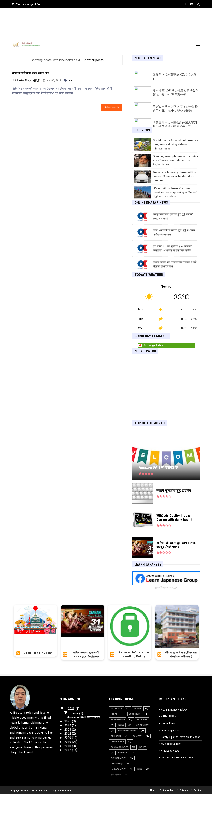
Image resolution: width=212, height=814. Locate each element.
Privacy (184, 790)
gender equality (120, 764)
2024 (68, 725)
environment (118, 758)
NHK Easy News (170, 750)
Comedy (137, 736)
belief (142, 747)
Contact (198, 790)
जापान (139, 769)
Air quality (142, 725)
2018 (68, 746)
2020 (68, 738)
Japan (137, 708)
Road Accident (119, 747)
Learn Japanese (170, 730)
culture (122, 753)
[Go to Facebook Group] (166, 584)
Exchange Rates (153, 345)
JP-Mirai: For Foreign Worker (177, 757)
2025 (68, 721)
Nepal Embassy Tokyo (174, 709)
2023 (68, 729)
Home (153, 790)
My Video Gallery (171, 743)
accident (142, 719)
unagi (71, 80)
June (75, 713)
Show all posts (93, 60)
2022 (68, 733)
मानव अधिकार (116, 775)
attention (116, 708)
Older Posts (111, 107)
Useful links (168, 723)
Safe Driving (118, 719)
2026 (72, 709)
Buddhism (134, 714)
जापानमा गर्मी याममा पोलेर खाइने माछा (30, 73)
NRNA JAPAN (168, 716)
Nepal (114, 714)
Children (116, 736)
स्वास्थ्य (121, 725)
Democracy (117, 741)
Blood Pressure (127, 730)
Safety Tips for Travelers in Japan (180, 737)
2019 (68, 742)
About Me (168, 790)
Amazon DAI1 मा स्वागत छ (84, 717)
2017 (68, 750)
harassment (118, 769)
